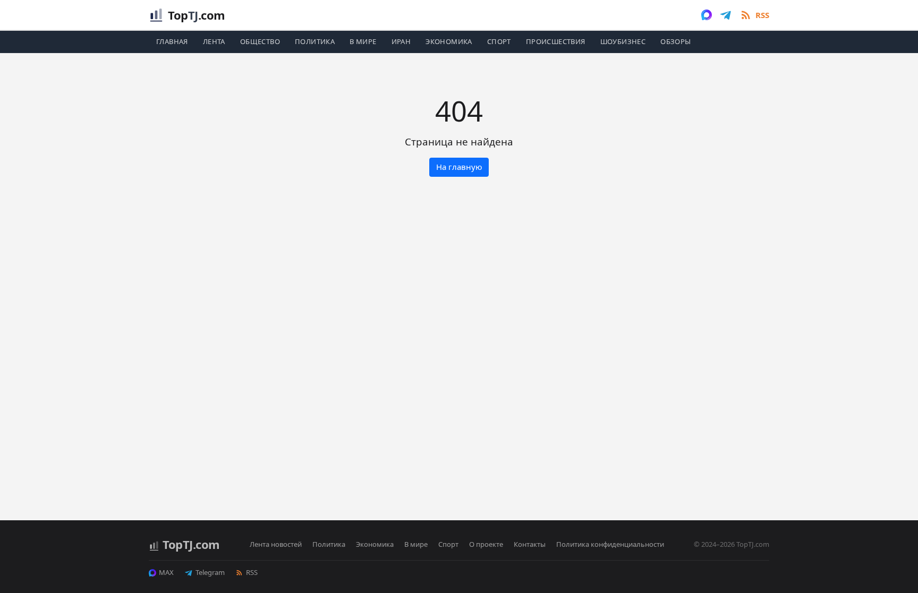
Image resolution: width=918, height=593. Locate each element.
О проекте (486, 544)
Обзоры (675, 41)
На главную (459, 166)
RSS (252, 572)
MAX (166, 572)
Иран (401, 41)
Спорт (499, 41)
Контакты (530, 544)
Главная (172, 41)
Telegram (210, 572)
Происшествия (555, 41)
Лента (214, 41)
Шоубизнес (623, 41)
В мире (363, 41)
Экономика (449, 41)
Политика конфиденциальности (610, 544)
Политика (315, 41)
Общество (260, 41)
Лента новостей (276, 544)
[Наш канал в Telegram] (725, 14)
